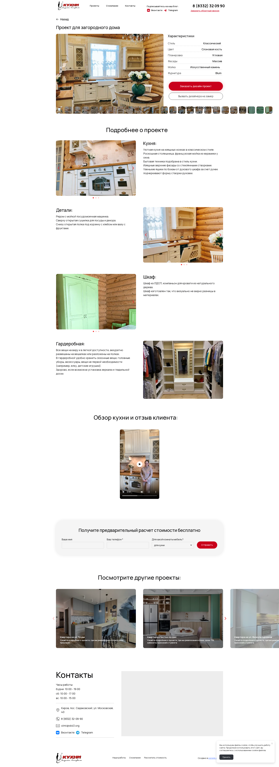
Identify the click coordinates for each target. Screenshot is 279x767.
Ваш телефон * (115, 539)
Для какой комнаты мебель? (167, 539)
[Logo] (69, 5)
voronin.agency (215, 758)
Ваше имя (67, 539)
